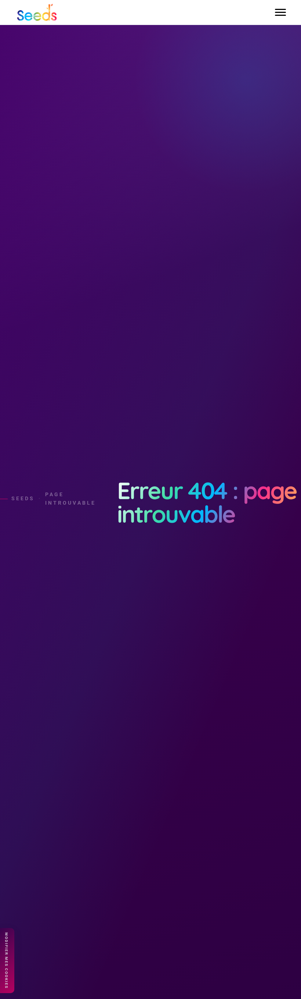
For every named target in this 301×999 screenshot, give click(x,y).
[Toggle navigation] (280, 12)
